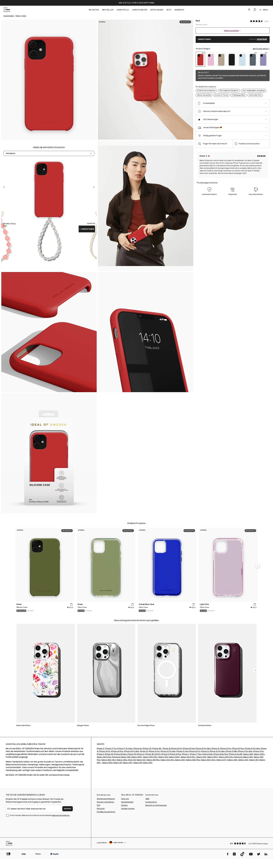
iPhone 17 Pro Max (125, 748)
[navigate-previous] (257, 565)
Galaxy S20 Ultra (208, 760)
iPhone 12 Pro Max (217, 751)
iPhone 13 (144, 751)
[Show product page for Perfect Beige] (221, 59)
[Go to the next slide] (94, 187)
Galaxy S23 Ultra (226, 757)
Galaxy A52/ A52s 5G (126, 760)
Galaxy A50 (232, 760)
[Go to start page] (6, 9)
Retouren (101, 809)
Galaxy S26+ (259, 754)
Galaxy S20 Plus (193, 760)
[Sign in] (249, 9)
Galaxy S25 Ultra (150, 757)
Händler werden (128, 809)
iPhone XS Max (120, 754)
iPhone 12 (205, 751)
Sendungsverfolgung (106, 799)
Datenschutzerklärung (60, 815)
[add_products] (71, 604)
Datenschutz (151, 802)
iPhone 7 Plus (195, 754)
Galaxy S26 (248, 754)
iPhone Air (137, 748)
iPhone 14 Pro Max (131, 751)
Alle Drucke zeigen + (261, 49)
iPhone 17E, (147, 748)
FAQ (98, 805)
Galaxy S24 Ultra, (188, 757)
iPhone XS (109, 754)
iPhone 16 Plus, (189, 748)
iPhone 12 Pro (194, 751)
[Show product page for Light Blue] (242, 59)
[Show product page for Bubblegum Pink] (211, 59)
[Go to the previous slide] (4, 187)
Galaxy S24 (163, 757)
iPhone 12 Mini (231, 751)
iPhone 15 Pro (225, 748)
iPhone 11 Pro (258, 751)
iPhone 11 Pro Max (245, 751)
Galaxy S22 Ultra (108, 760)
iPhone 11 (100, 754)
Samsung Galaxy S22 (243, 757)
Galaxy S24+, (174, 757)
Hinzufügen (86, 229)
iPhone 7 (185, 754)
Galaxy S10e (107, 763)
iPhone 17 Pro (111, 748)
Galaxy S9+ (128, 763)
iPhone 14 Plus (117, 751)
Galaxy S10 (253, 760)
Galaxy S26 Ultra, (104, 757)
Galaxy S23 (201, 757)
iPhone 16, (167, 748)
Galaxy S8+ (148, 763)
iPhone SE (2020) (153, 754)
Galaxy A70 (221, 760)
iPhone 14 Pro (104, 751)
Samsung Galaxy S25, (121, 757)
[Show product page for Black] (231, 59)
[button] (249, 843)
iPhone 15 (215, 748)
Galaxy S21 (141, 760)
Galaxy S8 (137, 763)
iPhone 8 (165, 754)
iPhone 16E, (157, 748)
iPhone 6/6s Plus (220, 754)
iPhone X (141, 754)
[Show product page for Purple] (263, 59)
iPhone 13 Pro (154, 751)
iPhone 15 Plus (238, 748)
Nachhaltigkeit (127, 802)
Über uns (125, 799)
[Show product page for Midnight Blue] (253, 59)
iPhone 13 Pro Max (168, 751)
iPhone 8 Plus (175, 754)
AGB (147, 799)
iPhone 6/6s (207, 754)
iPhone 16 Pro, (177, 748)
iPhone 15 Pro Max (252, 748)
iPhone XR (132, 754)
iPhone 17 (101, 748)
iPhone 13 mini (182, 751)
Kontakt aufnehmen (105, 802)
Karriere (124, 805)
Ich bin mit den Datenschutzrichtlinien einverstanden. (40, 815)
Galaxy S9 (117, 763)
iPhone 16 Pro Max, (203, 748)
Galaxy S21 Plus (153, 760)
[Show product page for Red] (200, 59)
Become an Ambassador (156, 805)
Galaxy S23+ (212, 757)
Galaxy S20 (180, 760)
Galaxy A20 (243, 760)
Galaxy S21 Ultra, (168, 760)
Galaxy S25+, (137, 757)
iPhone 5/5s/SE (235, 754)
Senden (67, 808)
